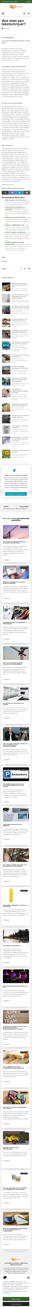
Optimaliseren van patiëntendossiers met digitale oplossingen (20, 391)
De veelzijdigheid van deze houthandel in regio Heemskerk (13, 1067)
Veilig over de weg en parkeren (15, 217)
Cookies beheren (16, 1304)
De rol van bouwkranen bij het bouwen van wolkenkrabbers (13, 663)
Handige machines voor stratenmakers (10, 1148)
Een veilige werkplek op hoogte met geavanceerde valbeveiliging (15, 865)
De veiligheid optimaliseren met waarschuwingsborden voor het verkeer (13, 785)
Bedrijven (7, 28)
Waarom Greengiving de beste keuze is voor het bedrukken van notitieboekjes (15, 1230)
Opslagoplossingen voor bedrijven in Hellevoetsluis (15, 623)
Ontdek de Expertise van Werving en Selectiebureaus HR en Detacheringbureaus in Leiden (15, 1028)
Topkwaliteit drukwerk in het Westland (12, 825)
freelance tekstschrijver (11, 48)
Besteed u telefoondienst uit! (14, 225)
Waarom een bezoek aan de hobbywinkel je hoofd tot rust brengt (20, 285)
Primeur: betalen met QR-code (15, 233)
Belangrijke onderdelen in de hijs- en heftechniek (15, 905)
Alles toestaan (16, 1299)
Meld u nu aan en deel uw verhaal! (16, 475)
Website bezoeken (8, 184)
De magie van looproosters (12, 945)
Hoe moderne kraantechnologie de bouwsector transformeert (14, 542)
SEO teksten (18, 93)
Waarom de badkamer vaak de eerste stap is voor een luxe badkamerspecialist (20, 296)
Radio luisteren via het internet (15, 200)
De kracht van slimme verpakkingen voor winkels (15, 1107)
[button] (28, 1278)
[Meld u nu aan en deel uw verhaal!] (16, 469)
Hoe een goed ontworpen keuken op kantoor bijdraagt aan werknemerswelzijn (15, 745)
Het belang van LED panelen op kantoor (13, 703)
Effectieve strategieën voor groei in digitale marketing (14, 582)
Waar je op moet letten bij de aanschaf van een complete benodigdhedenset (19, 379)
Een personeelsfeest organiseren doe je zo (15, 986)
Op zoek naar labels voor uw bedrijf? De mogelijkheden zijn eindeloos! (15, 1188)
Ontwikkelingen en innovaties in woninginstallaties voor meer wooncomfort (20, 439)
